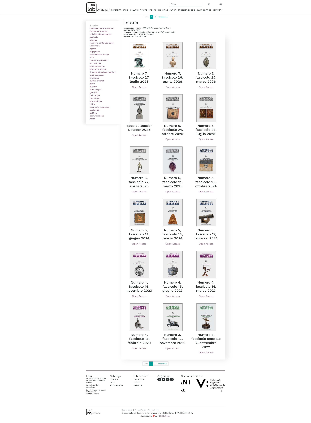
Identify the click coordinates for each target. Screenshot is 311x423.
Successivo (163, 17)
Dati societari (127, 410)
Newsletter (138, 385)
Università (114, 379)
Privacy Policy (140, 410)
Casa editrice (139, 379)
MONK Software (163, 416)
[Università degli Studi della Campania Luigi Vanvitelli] (203, 396)
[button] (184, 390)
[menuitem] (116, 10)
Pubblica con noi (116, 385)
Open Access (139, 87)
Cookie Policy (153, 410)
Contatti (137, 382)
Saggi (112, 382)
